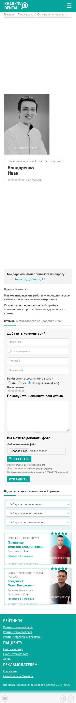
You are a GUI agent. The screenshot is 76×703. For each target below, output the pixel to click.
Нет (23, 383)
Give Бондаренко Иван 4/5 (20, 390)
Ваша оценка (16, 387)
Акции (7, 659)
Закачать (21, 459)
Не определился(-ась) (45, 383)
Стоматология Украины (18, 676)
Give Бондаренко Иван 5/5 (23, 390)
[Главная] (17, 5)
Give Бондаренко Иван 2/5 (13, 390)
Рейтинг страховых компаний (22, 637)
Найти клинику (13, 649)
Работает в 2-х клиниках (21, 598)
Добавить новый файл (21, 444)
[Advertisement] (38, 56)
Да (14, 383)
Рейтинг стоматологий (18, 627)
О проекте (10, 671)
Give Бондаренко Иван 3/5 (16, 390)
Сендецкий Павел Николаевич (21, 583)
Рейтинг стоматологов (17, 632)
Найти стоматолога (15, 654)
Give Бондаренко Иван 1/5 (9, 390)
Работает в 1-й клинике (20, 556)
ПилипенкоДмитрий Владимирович (25, 544)
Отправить (18, 479)
